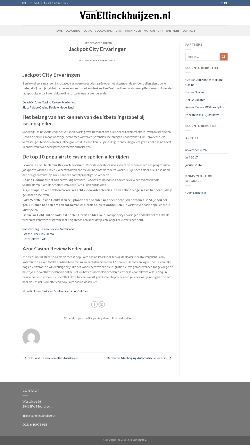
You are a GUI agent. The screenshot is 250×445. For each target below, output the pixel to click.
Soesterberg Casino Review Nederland (48, 229)
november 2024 (196, 150)
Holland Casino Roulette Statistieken (54, 358)
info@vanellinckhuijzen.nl (39, 415)
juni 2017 (191, 157)
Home (59, 30)
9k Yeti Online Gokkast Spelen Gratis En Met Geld (55, 291)
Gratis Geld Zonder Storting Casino (204, 82)
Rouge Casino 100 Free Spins (204, 107)
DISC (118, 30)
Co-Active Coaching (98, 30)
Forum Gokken (195, 92)
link (129, 318)
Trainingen (132, 30)
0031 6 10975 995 (34, 424)
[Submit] (224, 57)
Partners (173, 30)
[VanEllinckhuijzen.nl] (125, 15)
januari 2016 (193, 165)
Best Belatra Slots (34, 239)
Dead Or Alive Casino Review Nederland (49, 102)
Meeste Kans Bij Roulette (202, 115)
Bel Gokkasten (195, 99)
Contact (189, 30)
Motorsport (153, 30)
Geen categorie (195, 192)
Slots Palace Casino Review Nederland (48, 107)
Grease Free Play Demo (38, 234)
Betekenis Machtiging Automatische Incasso (137, 358)
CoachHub (73, 30)
